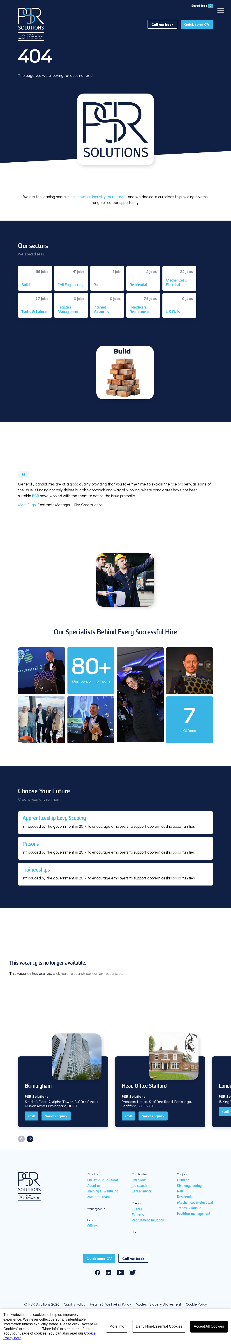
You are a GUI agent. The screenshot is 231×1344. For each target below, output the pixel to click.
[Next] (30, 1139)
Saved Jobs (201, 5)
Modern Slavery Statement (158, 1304)
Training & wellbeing (102, 1191)
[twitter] (132, 1272)
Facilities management (193, 1214)
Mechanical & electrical (195, 1203)
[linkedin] (108, 1272)
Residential (185, 1197)
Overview (139, 1180)
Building (183, 1180)
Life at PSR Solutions (102, 1180)
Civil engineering (189, 1186)
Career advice (142, 1191)
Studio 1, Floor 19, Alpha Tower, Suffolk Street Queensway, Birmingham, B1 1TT (61, 1104)
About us (93, 1186)
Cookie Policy (196, 1304)
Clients (137, 1209)
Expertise (139, 1215)
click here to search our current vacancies (87, 973)
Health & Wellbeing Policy (110, 1304)
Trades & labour (189, 1208)
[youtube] (120, 1272)
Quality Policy (74, 1304)
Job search (139, 1186)
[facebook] (97, 1272)
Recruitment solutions (148, 1220)
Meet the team (98, 1197)
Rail (180, 1191)
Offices (92, 1226)
